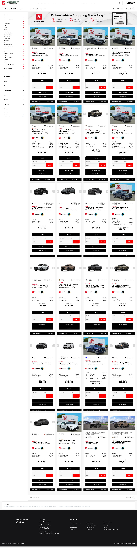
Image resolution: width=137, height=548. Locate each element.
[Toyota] (3, 3)
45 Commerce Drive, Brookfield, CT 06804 (49, 533)
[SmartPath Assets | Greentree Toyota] (82, 18)
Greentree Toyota (36, 101)
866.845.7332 (130, 2)
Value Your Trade (42, 96)
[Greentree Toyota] (13, 3)
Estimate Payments (42, 92)
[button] (53, 36)
